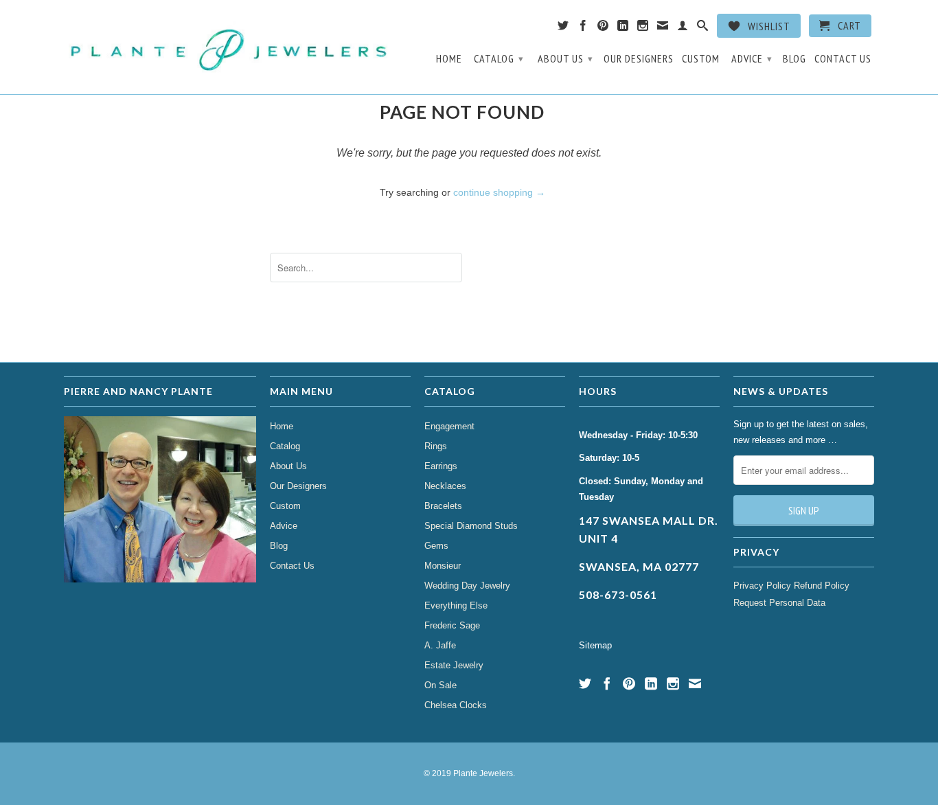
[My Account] (683, 28)
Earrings (440, 466)
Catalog (499, 58)
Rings (435, 446)
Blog (794, 58)
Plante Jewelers (483, 773)
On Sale (440, 685)
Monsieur (442, 565)
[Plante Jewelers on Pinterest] (603, 28)
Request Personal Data (779, 603)
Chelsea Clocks (455, 705)
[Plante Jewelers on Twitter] (563, 28)
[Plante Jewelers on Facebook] (583, 28)
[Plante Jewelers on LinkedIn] (623, 28)
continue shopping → (499, 192)
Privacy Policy (762, 585)
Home (449, 58)
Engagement (449, 426)
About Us (565, 58)
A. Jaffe (440, 645)
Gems (436, 546)
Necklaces (445, 486)
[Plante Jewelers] (230, 47)
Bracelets (443, 506)
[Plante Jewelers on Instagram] (643, 28)
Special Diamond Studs (471, 526)
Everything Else (456, 605)
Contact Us (842, 58)
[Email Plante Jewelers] (663, 28)
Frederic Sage (452, 625)
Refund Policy (821, 585)
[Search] (703, 28)
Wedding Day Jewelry (467, 585)
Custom (701, 58)
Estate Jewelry (453, 665)
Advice (752, 58)
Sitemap (595, 645)
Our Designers (639, 58)
